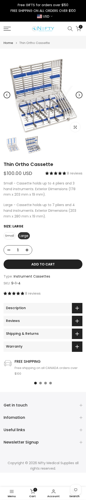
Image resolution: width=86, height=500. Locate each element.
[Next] (79, 95)
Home (8, 42)
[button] (56, 173)
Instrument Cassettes (32, 276)
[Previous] (7, 95)
